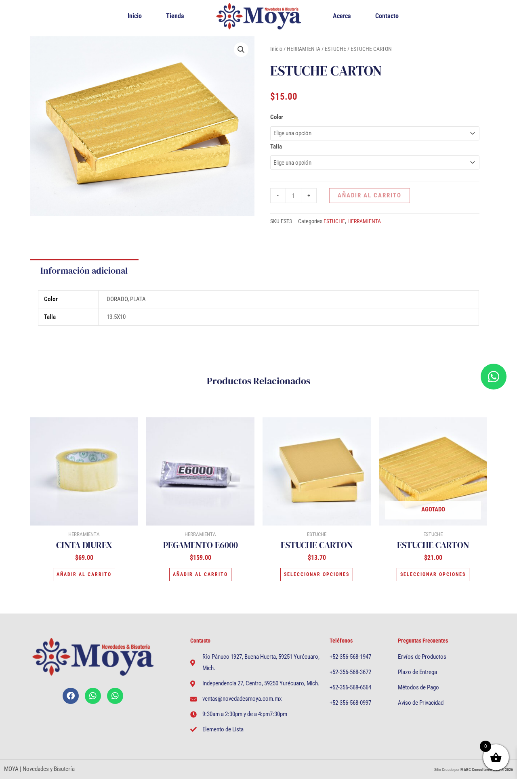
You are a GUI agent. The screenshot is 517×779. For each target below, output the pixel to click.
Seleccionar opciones (316, 574)
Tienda (175, 16)
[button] (241, 49)
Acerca (342, 16)
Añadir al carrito (369, 195)
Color (276, 117)
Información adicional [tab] (84, 270)
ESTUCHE (335, 49)
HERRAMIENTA (303, 49)
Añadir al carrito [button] (84, 574)
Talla (276, 146)
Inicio (135, 16)
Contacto (387, 16)
